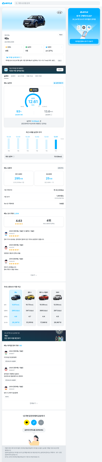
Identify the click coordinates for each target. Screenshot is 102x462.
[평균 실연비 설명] (14, 156)
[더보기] (41, 422)
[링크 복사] (34, 422)
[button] (29, 308)
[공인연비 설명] (51, 115)
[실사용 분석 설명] (21, 57)
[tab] (6, 76)
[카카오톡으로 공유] (26, 422)
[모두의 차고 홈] (7, 3)
